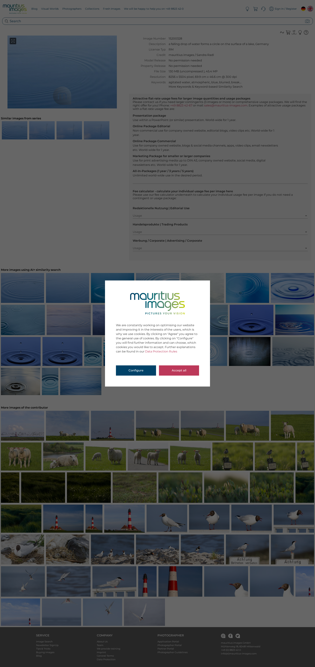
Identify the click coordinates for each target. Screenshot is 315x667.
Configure (136, 370)
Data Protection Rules (161, 351)
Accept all (179, 370)
